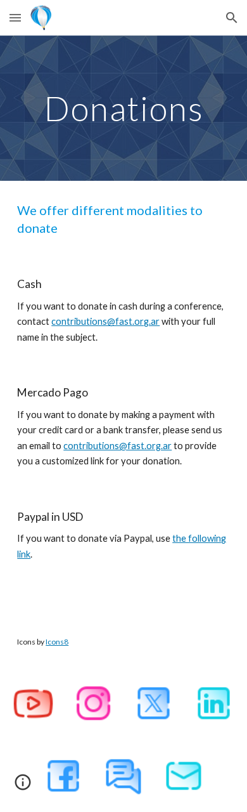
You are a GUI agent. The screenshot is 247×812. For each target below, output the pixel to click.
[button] (15, 17)
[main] (123, 108)
